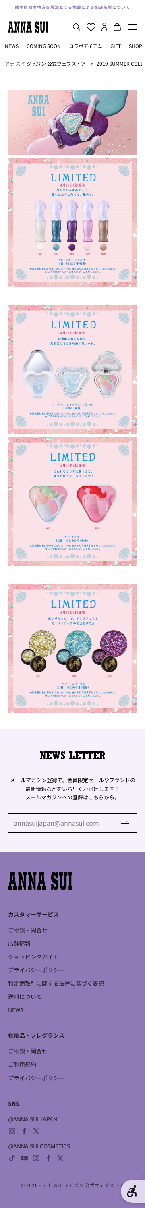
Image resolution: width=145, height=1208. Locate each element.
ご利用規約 (22, 1064)
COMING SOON (44, 45)
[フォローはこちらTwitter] (36, 1131)
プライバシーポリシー (36, 970)
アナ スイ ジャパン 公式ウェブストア (45, 63)
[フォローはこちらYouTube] (24, 1158)
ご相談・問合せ (28, 930)
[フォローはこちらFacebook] (24, 1131)
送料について (25, 996)
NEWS (12, 45)
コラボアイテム (85, 45)
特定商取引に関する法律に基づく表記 (56, 983)
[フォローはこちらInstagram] (12, 1131)
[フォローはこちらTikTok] (12, 1158)
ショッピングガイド (33, 957)
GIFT (115, 45)
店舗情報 (19, 943)
